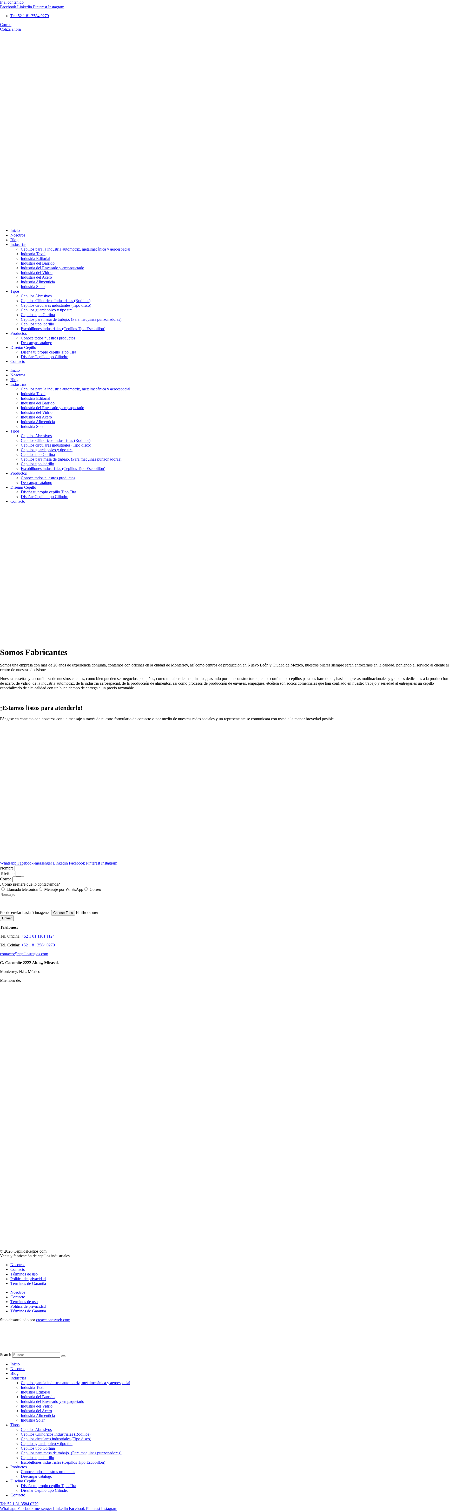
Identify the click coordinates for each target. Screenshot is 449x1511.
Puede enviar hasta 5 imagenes (25, 912)
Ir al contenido (12, 2)
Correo (6, 879)
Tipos (14, 291)
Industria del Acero (36, 277)
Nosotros (17, 235)
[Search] (63, 1356)
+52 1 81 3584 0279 (38, 945)
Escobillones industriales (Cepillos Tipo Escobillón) (63, 328)
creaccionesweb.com (53, 1320)
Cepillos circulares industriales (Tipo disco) (56, 305)
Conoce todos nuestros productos (48, 338)
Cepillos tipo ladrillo (37, 324)
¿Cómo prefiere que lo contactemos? (30, 884)
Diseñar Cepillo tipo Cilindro (44, 357)
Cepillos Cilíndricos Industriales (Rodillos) (55, 300)
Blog (14, 240)
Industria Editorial (35, 258)
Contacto (17, 361)
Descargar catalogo (36, 343)
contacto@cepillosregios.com (24, 954)
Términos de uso (24, 1274)
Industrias (18, 244)
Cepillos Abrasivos (36, 296)
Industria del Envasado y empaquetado (52, 268)
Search (5, 1354)
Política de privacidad (28, 1279)
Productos (18, 333)
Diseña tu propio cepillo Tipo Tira (48, 352)
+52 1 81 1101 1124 (38, 936)
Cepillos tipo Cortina (38, 314)
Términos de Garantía (28, 1283)
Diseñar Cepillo (23, 347)
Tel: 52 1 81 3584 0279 (19, 1504)
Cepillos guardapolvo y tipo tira (46, 310)
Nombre (7, 868)
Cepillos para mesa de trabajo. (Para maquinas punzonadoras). (71, 319)
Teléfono (8, 873)
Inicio (15, 230)
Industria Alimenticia (38, 282)
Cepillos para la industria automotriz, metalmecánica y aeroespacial (75, 249)
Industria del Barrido (38, 263)
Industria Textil (33, 254)
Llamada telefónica (22, 889)
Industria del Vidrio (36, 272)
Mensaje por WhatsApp (63, 889)
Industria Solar (33, 286)
